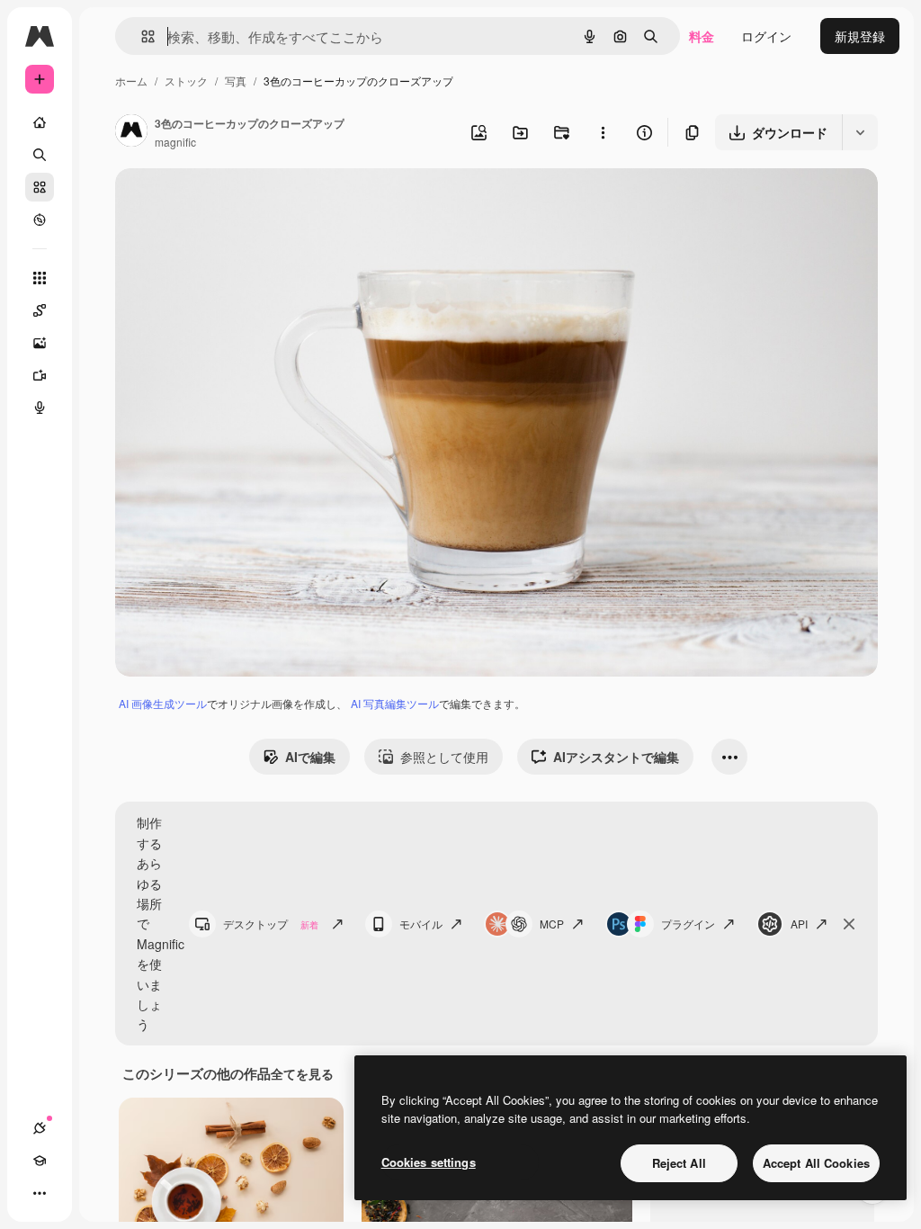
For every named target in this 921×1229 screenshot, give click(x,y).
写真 (235, 80)
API (799, 923)
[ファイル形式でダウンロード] (860, 132)
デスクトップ (270, 923)
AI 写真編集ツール (395, 703)
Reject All (679, 1162)
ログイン (766, 36)
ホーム (131, 80)
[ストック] (39, 187)
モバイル (421, 923)
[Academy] (39, 1160)
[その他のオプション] (603, 132)
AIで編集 (310, 757)
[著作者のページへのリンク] (131, 132)
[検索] (39, 154)
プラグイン (688, 923)
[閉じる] (849, 924)
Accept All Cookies (816, 1162)
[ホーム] (39, 122)
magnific (175, 141)
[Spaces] (39, 310)
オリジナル (239, 202)
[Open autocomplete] (140, 36)
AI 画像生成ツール (163, 703)
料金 (701, 36)
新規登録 (860, 36)
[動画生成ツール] (39, 375)
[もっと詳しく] (39, 219)
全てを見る (302, 1073)
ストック (186, 80)
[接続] (39, 1128)
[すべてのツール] (39, 278)
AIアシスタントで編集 (616, 757)
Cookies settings (428, 1162)
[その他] (39, 1193)
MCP (552, 923)
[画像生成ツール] (39, 342)
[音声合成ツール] (39, 407)
